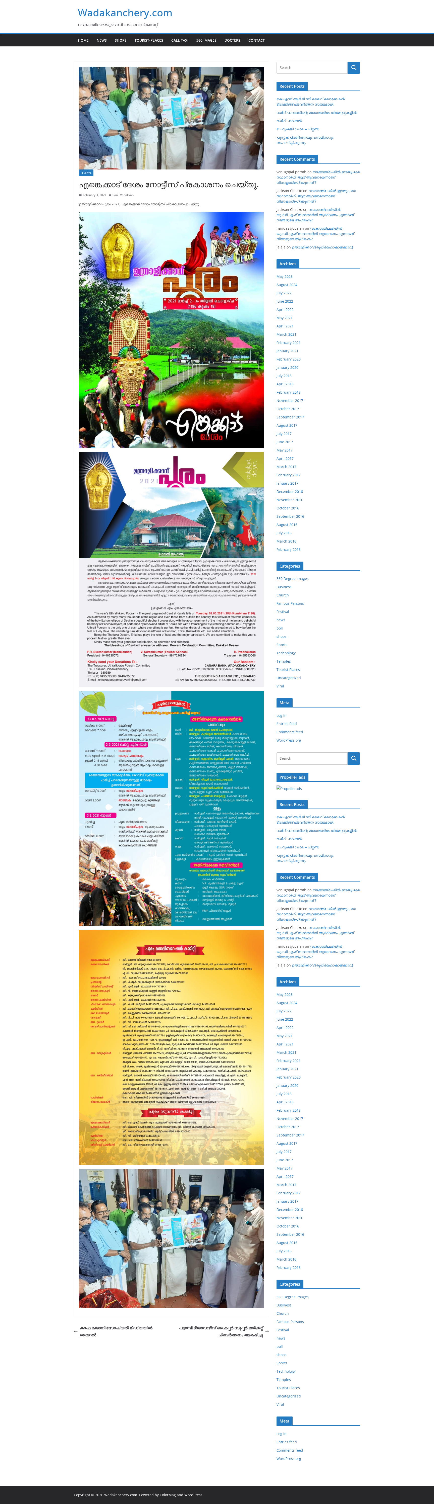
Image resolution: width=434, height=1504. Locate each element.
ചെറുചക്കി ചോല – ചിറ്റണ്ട (298, 129)
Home (83, 40)
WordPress (193, 1494)
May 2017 (285, 450)
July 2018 (284, 375)
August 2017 (287, 425)
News (102, 40)
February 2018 (289, 392)
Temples (284, 661)
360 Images (206, 40)
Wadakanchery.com (125, 12)
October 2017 (288, 408)
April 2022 (285, 309)
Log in (282, 715)
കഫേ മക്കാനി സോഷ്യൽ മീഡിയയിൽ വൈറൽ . (116, 1331)
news (281, 619)
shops (282, 636)
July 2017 (284, 433)
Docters (232, 40)
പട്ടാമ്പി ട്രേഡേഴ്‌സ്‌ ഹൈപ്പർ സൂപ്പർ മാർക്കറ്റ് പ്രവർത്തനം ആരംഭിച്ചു (221, 1331)
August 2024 (287, 284)
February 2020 (289, 359)
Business (284, 586)
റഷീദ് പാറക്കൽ (289, 120)
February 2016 (289, 549)
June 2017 (285, 441)
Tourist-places (149, 40)
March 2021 (286, 334)
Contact (256, 40)
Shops (121, 40)
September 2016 (290, 516)
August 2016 (287, 524)
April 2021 (285, 326)
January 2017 (287, 483)
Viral (280, 686)
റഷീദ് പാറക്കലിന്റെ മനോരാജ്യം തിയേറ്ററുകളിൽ (317, 112)
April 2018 (285, 384)
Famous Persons (290, 603)
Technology (286, 653)
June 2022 (285, 301)
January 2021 (287, 350)
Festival (86, 172)
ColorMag (168, 1494)
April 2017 (285, 458)
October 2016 (288, 508)
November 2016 (290, 499)
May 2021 (285, 317)
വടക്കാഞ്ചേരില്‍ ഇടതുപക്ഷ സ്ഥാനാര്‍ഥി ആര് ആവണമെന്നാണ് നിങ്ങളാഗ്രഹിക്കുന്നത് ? (318, 177)
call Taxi (179, 40)
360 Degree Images (293, 578)
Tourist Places (288, 669)
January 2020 (287, 367)
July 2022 (284, 293)
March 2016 (286, 541)
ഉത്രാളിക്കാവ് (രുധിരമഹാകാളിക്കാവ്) (322, 247)
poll (280, 628)
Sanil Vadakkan (123, 195)
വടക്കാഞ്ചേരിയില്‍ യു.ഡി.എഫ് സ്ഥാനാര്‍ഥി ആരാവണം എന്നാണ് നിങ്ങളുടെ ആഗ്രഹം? (315, 214)
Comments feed (290, 732)
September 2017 (290, 417)
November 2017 (290, 400)
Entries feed (287, 723)
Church (283, 595)
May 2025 (285, 276)
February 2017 (289, 475)
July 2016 (284, 532)
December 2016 (290, 491)
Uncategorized (289, 677)
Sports (282, 644)
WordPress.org (289, 740)
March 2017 (286, 466)
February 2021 (289, 342)
